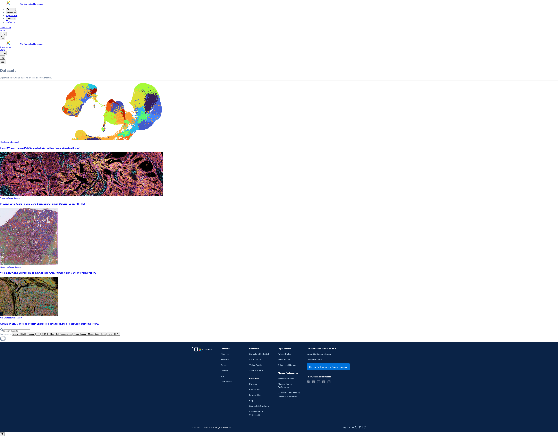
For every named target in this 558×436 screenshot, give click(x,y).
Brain (103, 334)
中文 (354, 427)
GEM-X (45, 334)
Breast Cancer (80, 334)
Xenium (31, 334)
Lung (110, 334)
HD (38, 334)
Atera (15, 334)
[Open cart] (2, 38)
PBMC (23, 334)
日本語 (362, 427)
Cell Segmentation (63, 334)
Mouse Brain (93, 334)
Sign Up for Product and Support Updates (328, 366)
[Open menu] (3, 62)
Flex (52, 334)
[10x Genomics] (202, 381)
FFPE (116, 334)
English (346, 427)
